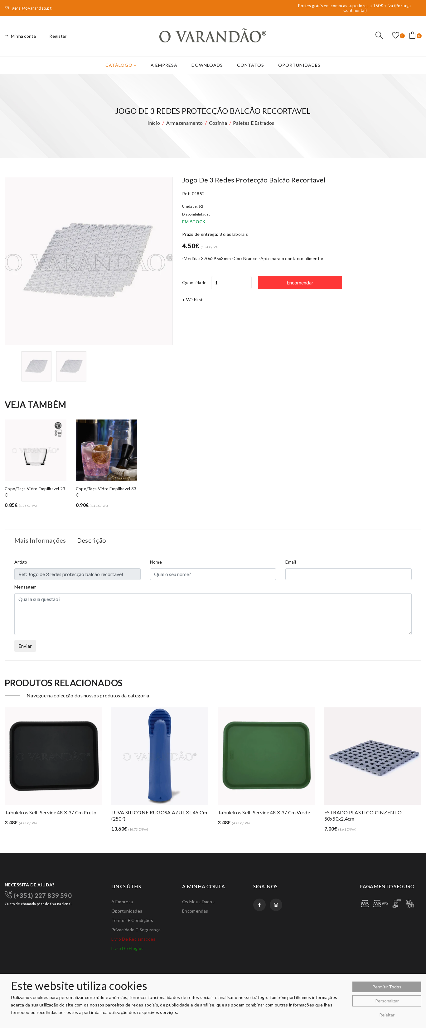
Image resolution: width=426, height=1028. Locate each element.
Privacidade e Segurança (136, 929)
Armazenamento (184, 123)
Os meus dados (198, 901)
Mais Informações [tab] (40, 540)
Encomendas (195, 911)
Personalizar (387, 1000)
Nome (156, 562)
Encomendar (300, 282)
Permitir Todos (386, 986)
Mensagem (25, 586)
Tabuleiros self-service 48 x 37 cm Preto (50, 812)
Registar (57, 36)
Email (290, 562)
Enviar (25, 646)
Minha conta (23, 36)
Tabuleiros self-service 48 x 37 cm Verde (264, 812)
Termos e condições (132, 920)
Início (154, 123)
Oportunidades (299, 65)
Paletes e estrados (253, 123)
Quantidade (194, 282)
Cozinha (218, 123)
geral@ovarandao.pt (31, 8)
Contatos (250, 65)
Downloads (207, 65)
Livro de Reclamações (133, 939)
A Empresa (164, 65)
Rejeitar (387, 1014)
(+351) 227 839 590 (42, 895)
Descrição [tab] (91, 540)
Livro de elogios (127, 948)
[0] (395, 35)
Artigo (20, 562)
